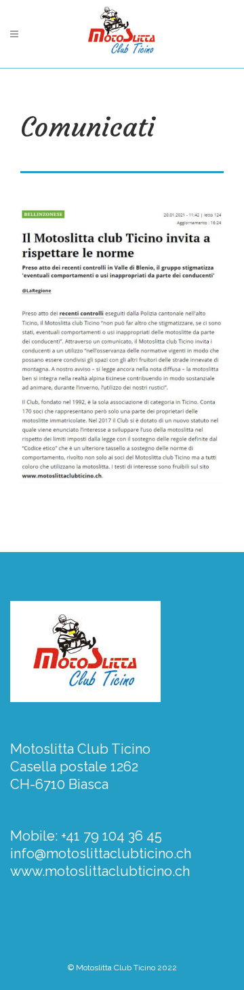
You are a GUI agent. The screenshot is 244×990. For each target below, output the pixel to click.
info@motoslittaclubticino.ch (100, 853)
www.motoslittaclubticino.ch (100, 871)
